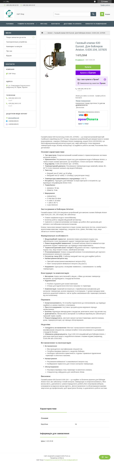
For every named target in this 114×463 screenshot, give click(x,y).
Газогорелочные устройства (16, 42)
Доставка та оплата (72, 24)
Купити (88, 67)
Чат (106, 457)
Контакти (55, 24)
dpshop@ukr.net (13, 118)
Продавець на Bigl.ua (57, 458)
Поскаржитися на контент (52, 460)
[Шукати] (93, 14)
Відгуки (9, 55)
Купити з (84, 73)
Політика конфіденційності (69, 460)
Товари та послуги (25, 24)
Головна (9, 24)
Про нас (43, 24)
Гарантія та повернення (95, 24)
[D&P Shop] (9, 18)
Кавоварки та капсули (14, 46)
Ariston (50, 33)
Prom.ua (67, 456)
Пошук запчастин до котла (16, 37)
